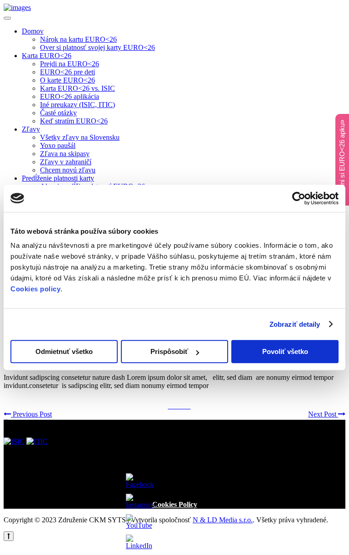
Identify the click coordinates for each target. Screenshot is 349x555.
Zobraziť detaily (294, 324)
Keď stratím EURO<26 (74, 121)
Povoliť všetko (285, 351)
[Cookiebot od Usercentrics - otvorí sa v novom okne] (299, 198)
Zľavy (31, 129)
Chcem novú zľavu (67, 170)
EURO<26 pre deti (67, 72)
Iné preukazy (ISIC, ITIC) (77, 104)
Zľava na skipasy (65, 153)
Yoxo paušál (57, 145)
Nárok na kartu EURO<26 (78, 39)
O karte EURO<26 (67, 80)
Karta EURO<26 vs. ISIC (77, 88)
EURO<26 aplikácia (69, 96)
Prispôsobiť (169, 351)
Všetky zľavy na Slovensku (80, 137)
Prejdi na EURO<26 (69, 64)
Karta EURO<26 (46, 55)
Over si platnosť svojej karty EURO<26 (97, 47)
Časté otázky (58, 113)
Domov (33, 31)
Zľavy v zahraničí (65, 162)
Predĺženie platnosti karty (58, 178)
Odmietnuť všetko (64, 351)
